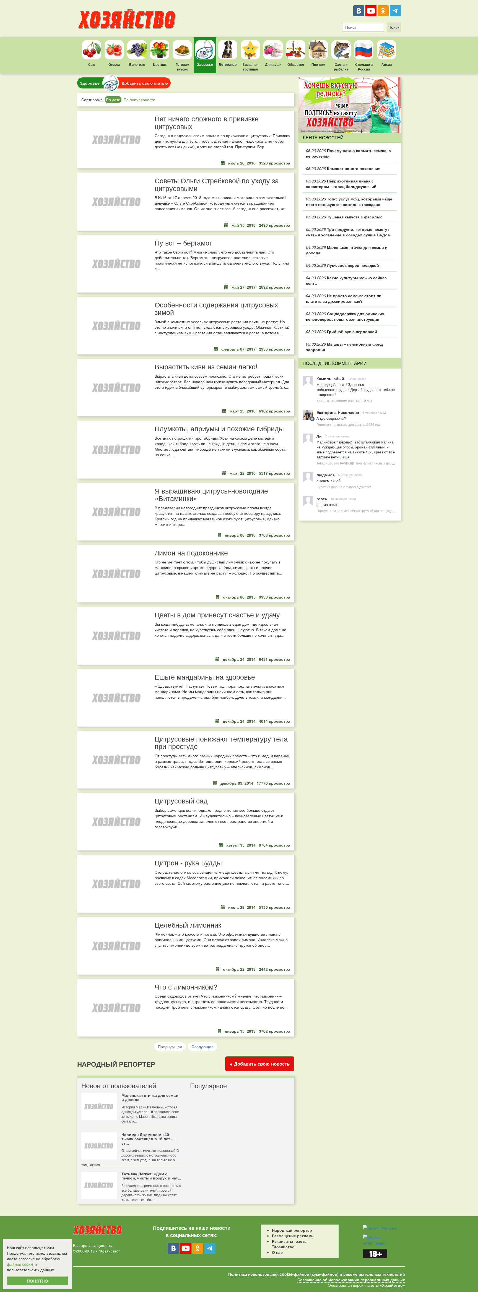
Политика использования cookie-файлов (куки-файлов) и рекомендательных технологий (316, 1274)
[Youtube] (370, 10)
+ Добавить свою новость (260, 1063)
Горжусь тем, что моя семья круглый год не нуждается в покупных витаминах (376, 510)
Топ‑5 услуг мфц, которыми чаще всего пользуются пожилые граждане (349, 201)
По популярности (139, 99)
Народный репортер (292, 1230)
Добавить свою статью (145, 83)
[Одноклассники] (383, 10)
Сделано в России (364, 67)
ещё (345, 457)
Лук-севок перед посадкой (342, 265)
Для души (273, 64)
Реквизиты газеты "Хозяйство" (290, 1243)
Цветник (160, 64)
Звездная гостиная (250, 67)
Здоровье (205, 64)
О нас (277, 1252)
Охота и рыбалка (341, 67)
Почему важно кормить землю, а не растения (348, 153)
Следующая (202, 1046)
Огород (114, 64)
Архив (386, 64)
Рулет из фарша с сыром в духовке (344, 486)
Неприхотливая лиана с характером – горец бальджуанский (341, 183)
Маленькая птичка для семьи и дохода (347, 249)
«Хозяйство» (392, 1285)
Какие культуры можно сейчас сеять (346, 280)
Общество (295, 64)
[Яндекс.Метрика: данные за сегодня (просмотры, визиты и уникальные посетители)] (380, 1228)
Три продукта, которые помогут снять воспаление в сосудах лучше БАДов (348, 231)
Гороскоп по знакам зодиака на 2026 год (348, 424)
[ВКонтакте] (358, 10)
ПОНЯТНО (37, 1281)
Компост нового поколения (343, 168)
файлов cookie (20, 1264)
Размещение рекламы (293, 1235)
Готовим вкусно (182, 67)
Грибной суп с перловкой (341, 331)
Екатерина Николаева (337, 412)
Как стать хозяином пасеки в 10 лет (344, 400)
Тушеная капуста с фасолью (344, 217)
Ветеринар (228, 64)
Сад (91, 64)
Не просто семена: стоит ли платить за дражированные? (343, 298)
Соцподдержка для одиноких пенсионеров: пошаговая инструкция (345, 316)
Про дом (318, 64)
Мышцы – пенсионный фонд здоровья (344, 346)
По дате (113, 99)
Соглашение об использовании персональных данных (351, 1279)
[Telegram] (395, 10)
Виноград (137, 64)
